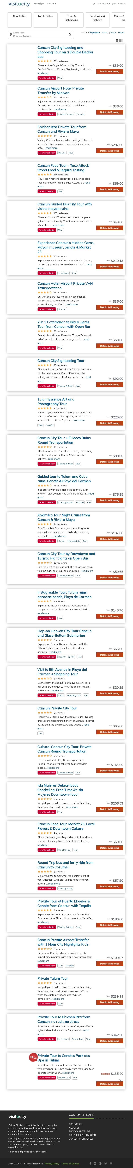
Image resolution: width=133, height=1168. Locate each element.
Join (114, 3)
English (51, 3)
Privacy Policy (52, 1163)
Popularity (95, 32)
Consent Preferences (81, 1138)
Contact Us (75, 1124)
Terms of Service (70, 1163)
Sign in (121, 3)
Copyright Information (82, 1135)
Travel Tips (103, 3)
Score (105, 32)
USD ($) (38, 3)
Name (121, 32)
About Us (74, 1127)
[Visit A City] (17, 1116)
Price (113, 32)
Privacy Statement (79, 1131)
